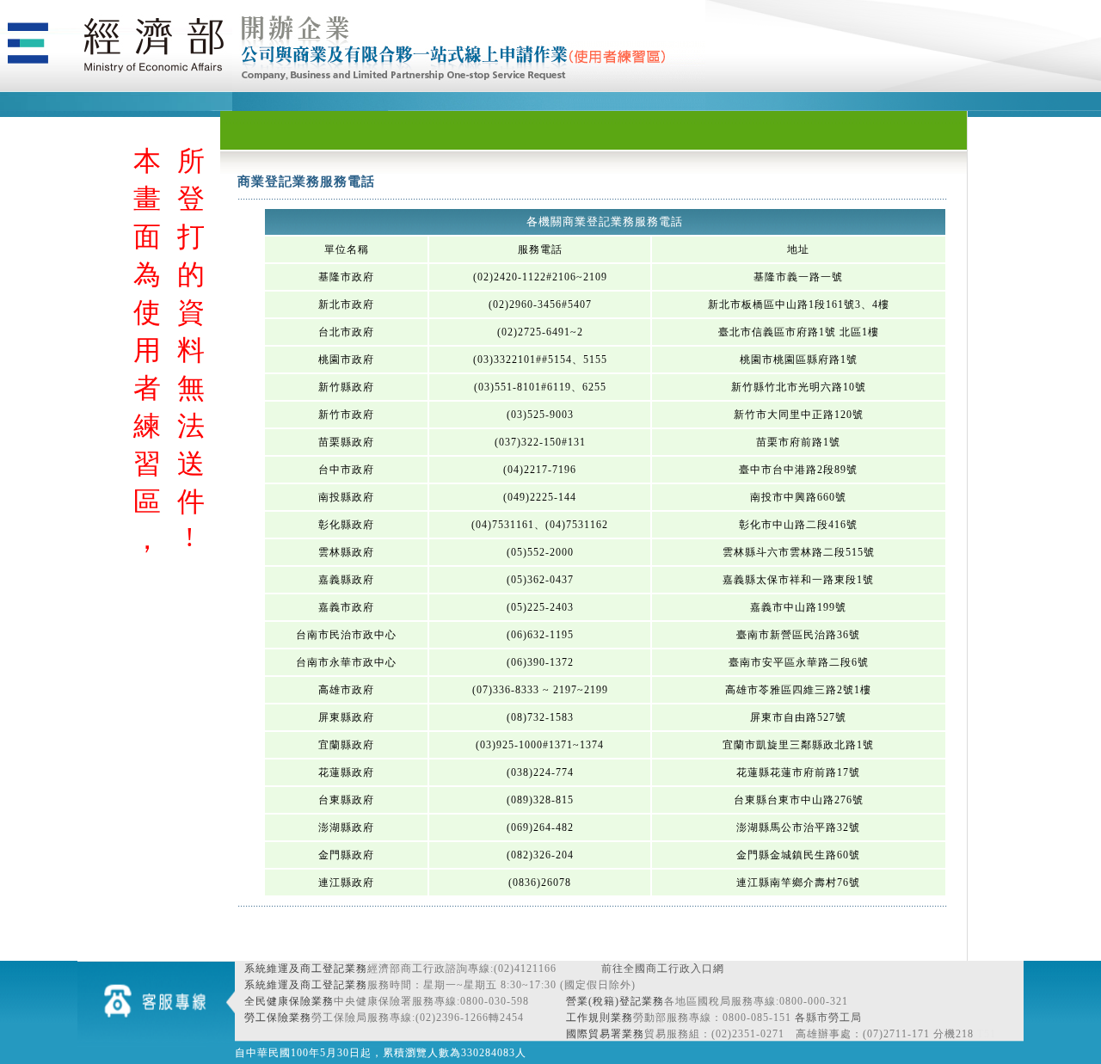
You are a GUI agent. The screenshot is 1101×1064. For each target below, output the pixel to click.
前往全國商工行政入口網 (662, 968)
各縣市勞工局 (828, 1017)
